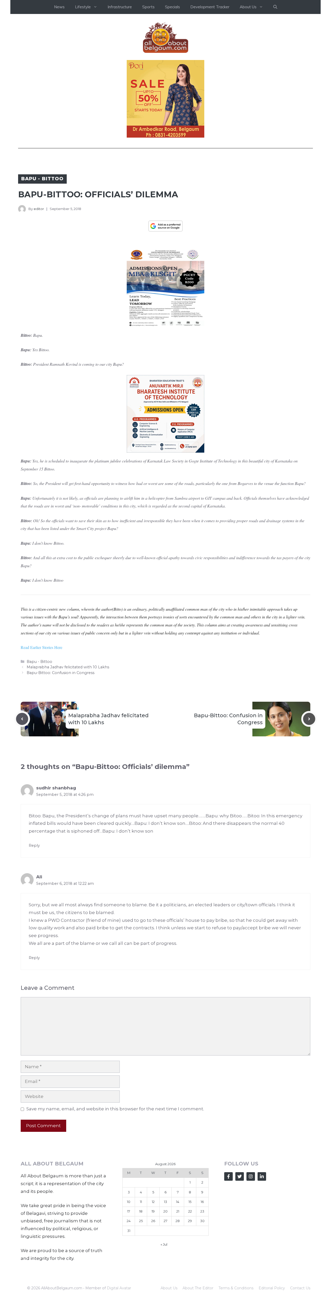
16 (202, 1202)
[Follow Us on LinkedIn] (262, 1176)
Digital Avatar (119, 1288)
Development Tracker (209, 6)
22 (190, 1211)
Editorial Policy (272, 1288)
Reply (34, 845)
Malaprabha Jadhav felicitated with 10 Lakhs (68, 667)
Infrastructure (120, 6)
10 (128, 1202)
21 (177, 1211)
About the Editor (198, 1288)
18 (140, 1211)
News (59, 6)
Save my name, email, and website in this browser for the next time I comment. (115, 1108)
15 (190, 1202)
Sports (148, 6)
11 (141, 1202)
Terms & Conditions (236, 1288)
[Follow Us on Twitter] (239, 1176)
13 (165, 1202)
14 (177, 1202)
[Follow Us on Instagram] (250, 1176)
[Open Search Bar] (275, 7)
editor (39, 209)
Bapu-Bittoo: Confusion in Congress (60, 672)
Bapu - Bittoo (42, 179)
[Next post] (309, 719)
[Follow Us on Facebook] (228, 1176)
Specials (172, 6)
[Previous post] (22, 719)
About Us (169, 1288)
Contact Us (300, 1288)
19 (153, 1211)
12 (153, 1202)
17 (128, 1211)
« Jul (164, 1244)
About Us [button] (248, 6)
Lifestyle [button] (83, 6)
